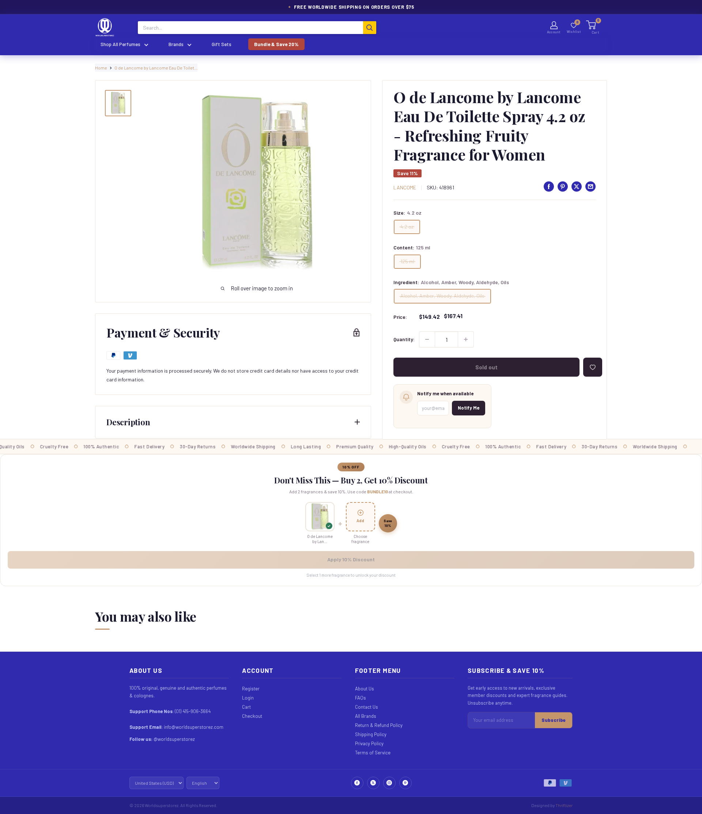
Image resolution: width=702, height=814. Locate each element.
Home (101, 67)
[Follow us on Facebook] (357, 783)
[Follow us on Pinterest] (405, 783)
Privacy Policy (369, 743)
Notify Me (468, 408)
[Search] (369, 27)
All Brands (365, 716)
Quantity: (404, 339)
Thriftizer (564, 805)
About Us (364, 688)
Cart (246, 707)
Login (248, 698)
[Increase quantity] (465, 339)
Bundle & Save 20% (276, 44)
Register (251, 688)
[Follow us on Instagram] (389, 783)
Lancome (404, 187)
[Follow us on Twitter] (373, 783)
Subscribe (553, 720)
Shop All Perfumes (120, 44)
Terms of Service (372, 752)
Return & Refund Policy (379, 725)
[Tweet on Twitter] (576, 186)
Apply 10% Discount (351, 559)
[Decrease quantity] (427, 339)
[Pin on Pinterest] (563, 186)
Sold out (486, 367)
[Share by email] (590, 186)
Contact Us (366, 707)
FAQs (360, 698)
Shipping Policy (370, 734)
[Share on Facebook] (549, 186)
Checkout (252, 716)
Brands (176, 44)
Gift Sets (221, 44)
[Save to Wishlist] (592, 367)
